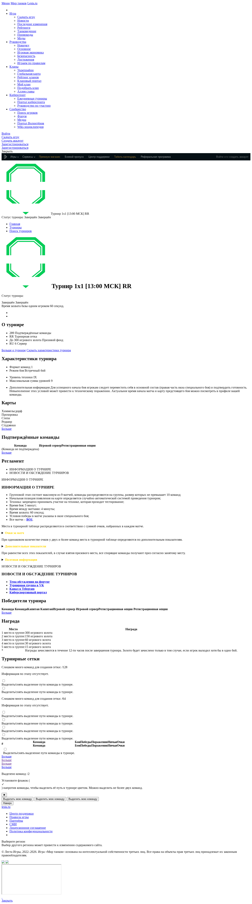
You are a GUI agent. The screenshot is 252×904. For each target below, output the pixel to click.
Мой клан (24, 84)
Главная (14, 224)
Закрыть (7, 900)
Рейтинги (23, 27)
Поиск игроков (27, 112)
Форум (22, 116)
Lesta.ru (32, 3)
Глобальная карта (29, 73)
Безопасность (26, 56)
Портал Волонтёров (30, 123)
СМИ (13, 824)
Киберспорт (17, 95)
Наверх (7, 803)
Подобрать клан (28, 88)
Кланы (14, 66)
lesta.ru (6, 807)
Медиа (21, 119)
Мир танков (19, 3)
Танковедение (26, 31)
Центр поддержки (21, 813)
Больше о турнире (14, 350)
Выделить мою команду (17, 799)
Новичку (23, 45)
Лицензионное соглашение (27, 827)
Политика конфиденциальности (31, 831)
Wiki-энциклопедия (30, 127)
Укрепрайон (25, 70)
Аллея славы (25, 91)
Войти (219, 156)
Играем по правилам (31, 63)
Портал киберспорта (31, 102)
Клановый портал (29, 80)
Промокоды (25, 34)
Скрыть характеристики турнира (49, 350)
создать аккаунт (238, 156)
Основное (24, 49)
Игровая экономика (30, 52)
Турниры (15, 227)
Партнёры (16, 820)
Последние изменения (32, 24)
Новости (23, 20)
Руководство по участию (34, 105)
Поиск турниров (20, 231)
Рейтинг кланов (28, 77)
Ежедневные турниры (32, 98)
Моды (21, 38)
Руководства (17, 41)
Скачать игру (26, 17)
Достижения (25, 59)
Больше (7, 428)
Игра (12, 13)
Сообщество (17, 109)
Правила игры (19, 817)
